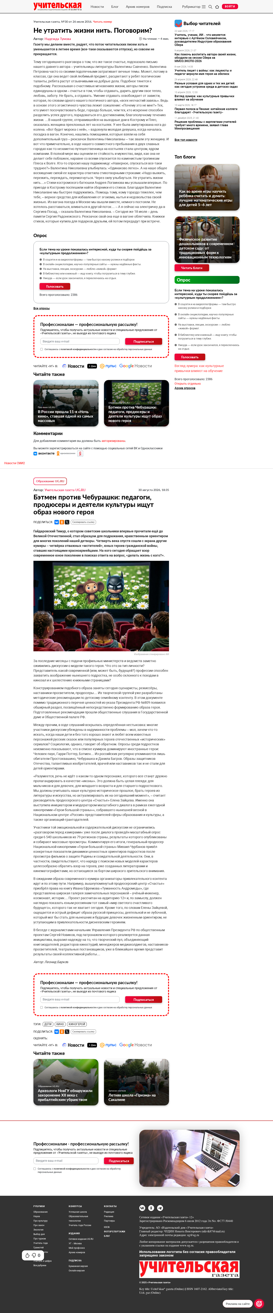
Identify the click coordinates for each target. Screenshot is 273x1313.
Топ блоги (185, 156)
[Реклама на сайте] (259, 1303)
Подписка (164, 6)
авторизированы (113, 441)
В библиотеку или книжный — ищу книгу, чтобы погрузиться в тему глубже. (89, 273)
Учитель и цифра (42, 1261)
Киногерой (77, 1024)
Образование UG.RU (119, 402)
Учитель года (40, 1243)
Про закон (38, 1225)
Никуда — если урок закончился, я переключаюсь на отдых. (80, 278)
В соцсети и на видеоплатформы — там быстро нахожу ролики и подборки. (89, 259)
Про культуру (40, 1221)
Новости (97, 6)
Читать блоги (191, 268)
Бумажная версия (78, 1266)
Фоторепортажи (114, 1231)
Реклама (108, 1216)
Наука (36, 1216)
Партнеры (109, 1221)
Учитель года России (80, 1225)
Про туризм (39, 1238)
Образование (40, 1212)
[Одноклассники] (62, 522)
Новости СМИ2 (14, 463)
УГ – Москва (75, 1243)
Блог (114, 6)
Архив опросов (185, 388)
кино (60, 1024)
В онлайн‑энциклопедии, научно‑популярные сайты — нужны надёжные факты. (92, 264)
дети (48, 1024)
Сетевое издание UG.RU (81, 1239)
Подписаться (144, 341)
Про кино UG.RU (46, 407)
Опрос (183, 279)
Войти (230, 6)
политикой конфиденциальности (78, 349)
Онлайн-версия (77, 1270)
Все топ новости (186, 140)
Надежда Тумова (58, 39)
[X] (67, 522)
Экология (38, 1229)
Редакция (109, 1212)
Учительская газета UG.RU (65, 490)
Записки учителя (117, 1090)
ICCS (106, 1227)
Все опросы (41, 308)
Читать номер (102, 21)
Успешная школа (78, 1212)
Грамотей (38, 1247)
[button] (44, 453)
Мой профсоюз (77, 1248)
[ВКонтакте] (56, 522)
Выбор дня (39, 1234)
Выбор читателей (201, 23)
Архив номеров (138, 6)
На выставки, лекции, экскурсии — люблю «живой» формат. (80, 268)
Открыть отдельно (188, 383)
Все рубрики (39, 1265)
